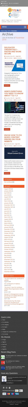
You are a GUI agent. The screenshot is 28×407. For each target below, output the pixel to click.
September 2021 (8, 207)
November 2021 (8, 205)
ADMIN (19, 56)
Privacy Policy (19, 402)
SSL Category (5, 324)
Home (3, 320)
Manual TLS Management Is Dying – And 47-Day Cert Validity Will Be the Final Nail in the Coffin (14, 295)
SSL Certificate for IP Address (12, 284)
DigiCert (4, 342)
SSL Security (5, 334)
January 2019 (7, 243)
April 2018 (7, 257)
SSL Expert (4, 327)
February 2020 (8, 225)
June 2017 (7, 263)
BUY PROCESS (17, 20)
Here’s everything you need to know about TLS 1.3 (13, 93)
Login (3, 5)
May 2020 (6, 221)
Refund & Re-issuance (10, 402)
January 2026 (7, 191)
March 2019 (7, 239)
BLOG (11, 20)
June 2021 (7, 211)
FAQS (7, 20)
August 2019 (7, 237)
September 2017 (8, 261)
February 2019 (8, 241)
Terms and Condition (20, 401)
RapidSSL (4, 349)
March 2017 (7, 269)
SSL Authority (5, 322)
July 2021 (6, 209)
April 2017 (7, 267)
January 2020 (7, 227)
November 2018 (8, 247)
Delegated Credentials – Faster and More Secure (12, 50)
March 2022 (7, 201)
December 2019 (8, 229)
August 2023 (7, 197)
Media (3, 329)
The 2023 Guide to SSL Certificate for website (16, 355)
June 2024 (7, 195)
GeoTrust (4, 344)
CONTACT (16, 21)
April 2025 (7, 193)
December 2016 (8, 271)
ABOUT (3, 20)
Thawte (4, 346)
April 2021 (7, 215)
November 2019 (8, 231)
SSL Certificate (9, 58)
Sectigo (4, 339)
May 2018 (6, 255)
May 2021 (6, 213)
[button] (14, 15)
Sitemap (16, 404)
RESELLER (10, 21)
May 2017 (6, 265)
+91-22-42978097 (14, 3)
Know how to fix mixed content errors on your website (13, 138)
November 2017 (8, 259)
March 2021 (7, 217)
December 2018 (8, 245)
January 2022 (7, 203)
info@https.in (5, 3)
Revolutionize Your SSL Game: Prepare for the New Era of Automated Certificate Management (14, 302)
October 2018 (8, 249)
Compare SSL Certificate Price (9, 331)
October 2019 (8, 233)
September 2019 (8, 235)
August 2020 (7, 219)
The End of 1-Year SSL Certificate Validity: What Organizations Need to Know (14, 289)
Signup (6, 5)
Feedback (12, 404)
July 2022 (6, 199)
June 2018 (7, 253)
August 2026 (7, 189)
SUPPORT (4, 21)
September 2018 (8, 251)
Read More (7, 85)
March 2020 (7, 223)
